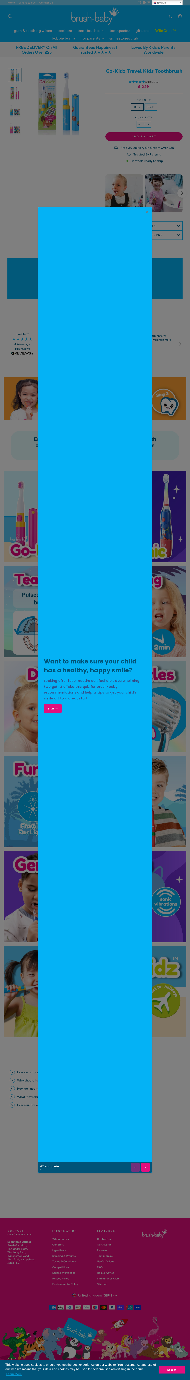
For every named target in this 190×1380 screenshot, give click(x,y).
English (161, 2)
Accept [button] (171, 1369)
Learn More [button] (14, 1374)
